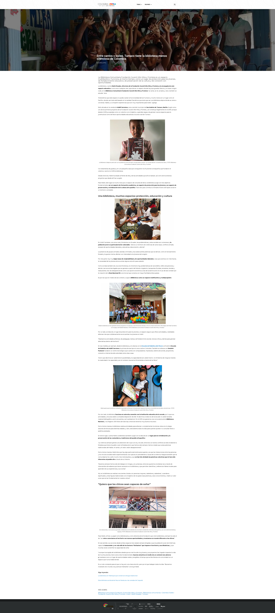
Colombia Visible (168, 593)
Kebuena (162, 606)
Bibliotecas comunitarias (152, 593)
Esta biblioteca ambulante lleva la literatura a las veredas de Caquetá (120, 580)
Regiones (147, 4)
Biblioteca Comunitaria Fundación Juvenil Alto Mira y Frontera (120, 593)
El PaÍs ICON (140, 608)
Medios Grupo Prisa (108, 609)
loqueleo (153, 608)
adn (157, 604)
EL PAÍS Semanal (151, 606)
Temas (139, 4)
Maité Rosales (136, 594)
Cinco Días (140, 606)
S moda (146, 608)
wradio (135, 606)
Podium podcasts (134, 608)
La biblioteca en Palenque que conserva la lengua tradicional (118, 576)
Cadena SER (148, 604)
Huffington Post (123, 606)
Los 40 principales (128, 604)
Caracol (163, 604)
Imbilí (128, 594)
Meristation (159, 608)
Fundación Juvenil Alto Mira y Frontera (111, 594)
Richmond (120, 608)
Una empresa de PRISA (108, 605)
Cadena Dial (146, 606)
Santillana (134, 604)
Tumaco (145, 594)
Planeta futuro (156, 606)
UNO (131, 606)
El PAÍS (121, 604)
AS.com (153, 604)
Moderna (127, 608)
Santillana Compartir (142, 604)
